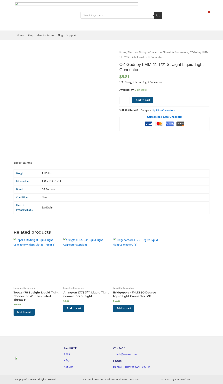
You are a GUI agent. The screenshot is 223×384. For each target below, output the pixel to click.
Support (71, 35)
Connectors (155, 52)
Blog (60, 35)
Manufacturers (45, 35)
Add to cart (142, 100)
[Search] (158, 15)
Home (20, 35)
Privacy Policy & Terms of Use (175, 379)
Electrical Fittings (138, 52)
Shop (30, 35)
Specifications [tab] (23, 162)
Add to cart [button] (24, 312)
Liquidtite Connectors (176, 52)
